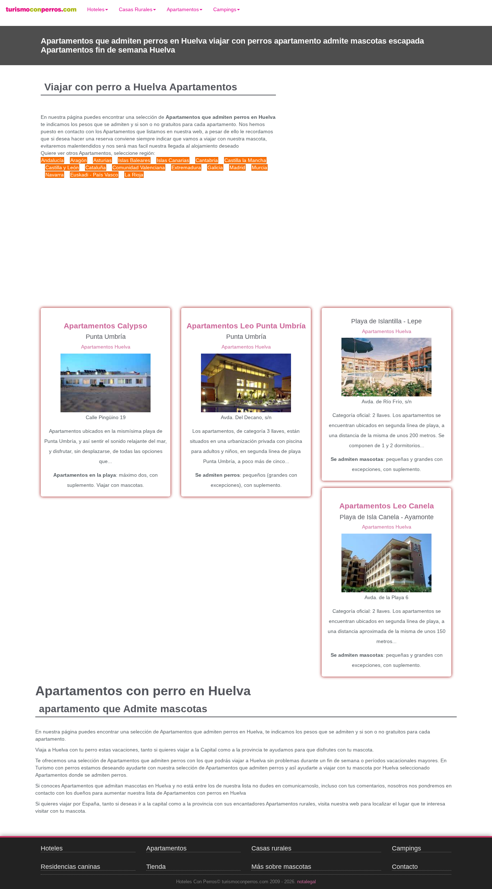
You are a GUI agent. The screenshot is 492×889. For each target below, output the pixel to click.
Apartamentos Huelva (105, 347)
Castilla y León (62, 167)
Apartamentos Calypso (105, 326)
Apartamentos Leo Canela (386, 506)
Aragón (78, 160)
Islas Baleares (134, 160)
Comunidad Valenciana (138, 167)
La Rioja (134, 175)
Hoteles (95, 9)
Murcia (259, 167)
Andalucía (52, 160)
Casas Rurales (135, 9)
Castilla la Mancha (245, 160)
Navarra (54, 175)
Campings (224, 9)
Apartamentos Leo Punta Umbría (246, 326)
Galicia (215, 167)
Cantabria (207, 160)
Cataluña (95, 167)
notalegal (306, 881)
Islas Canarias (173, 160)
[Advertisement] (177, 235)
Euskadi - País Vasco (94, 175)
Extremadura (186, 167)
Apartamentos (183, 9)
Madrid (237, 167)
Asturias (102, 160)
